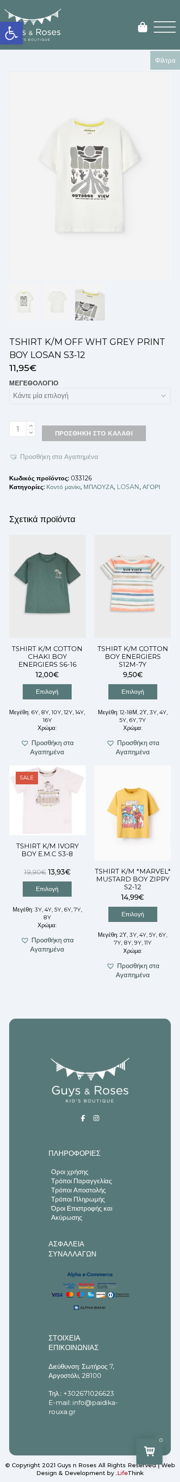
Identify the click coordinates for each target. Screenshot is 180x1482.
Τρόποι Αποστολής (78, 1190)
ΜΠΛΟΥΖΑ (98, 487)
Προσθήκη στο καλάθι (94, 433)
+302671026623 (88, 1393)
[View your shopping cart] (142, 27)
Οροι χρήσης (69, 1172)
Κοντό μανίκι (63, 487)
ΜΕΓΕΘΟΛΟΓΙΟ (34, 383)
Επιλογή (47, 691)
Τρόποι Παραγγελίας (81, 1181)
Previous (16, 175)
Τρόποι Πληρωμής (78, 1199)
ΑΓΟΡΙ (151, 487)
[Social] (83, 1118)
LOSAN (128, 487)
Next (163, 175)
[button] (11, 33)
